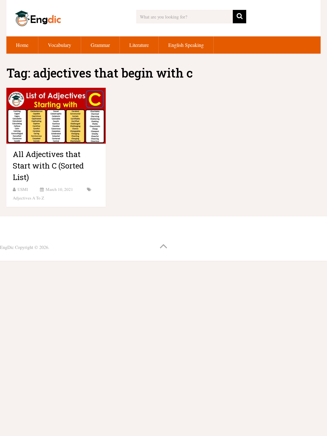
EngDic (7, 247)
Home (22, 44)
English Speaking (186, 44)
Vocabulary (59, 44)
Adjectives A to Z (28, 198)
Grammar (100, 44)
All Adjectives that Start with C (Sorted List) (48, 165)
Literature (139, 44)
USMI (23, 189)
